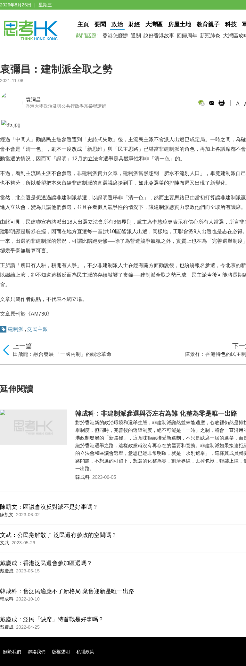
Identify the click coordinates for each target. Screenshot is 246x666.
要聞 (100, 24)
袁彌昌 (33, 99)
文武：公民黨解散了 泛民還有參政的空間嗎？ (58, 535)
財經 (134, 24)
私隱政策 (85, 651)
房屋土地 (179, 24)
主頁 (83, 24)
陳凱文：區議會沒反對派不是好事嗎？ (49, 507)
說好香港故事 (159, 35)
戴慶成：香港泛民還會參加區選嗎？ (46, 563)
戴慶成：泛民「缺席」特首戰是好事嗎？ (52, 619)
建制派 (15, 329)
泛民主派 (37, 329)
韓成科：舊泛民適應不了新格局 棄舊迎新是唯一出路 (67, 591)
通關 (136, 35)
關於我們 (12, 651)
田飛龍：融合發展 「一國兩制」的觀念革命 (62, 354)
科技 (231, 24)
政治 (117, 24)
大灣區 (154, 24)
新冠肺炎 (210, 35)
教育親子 (208, 24)
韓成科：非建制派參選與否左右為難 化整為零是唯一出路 (156, 413)
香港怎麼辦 (115, 35)
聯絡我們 (36, 651)
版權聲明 (61, 651)
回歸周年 (187, 35)
